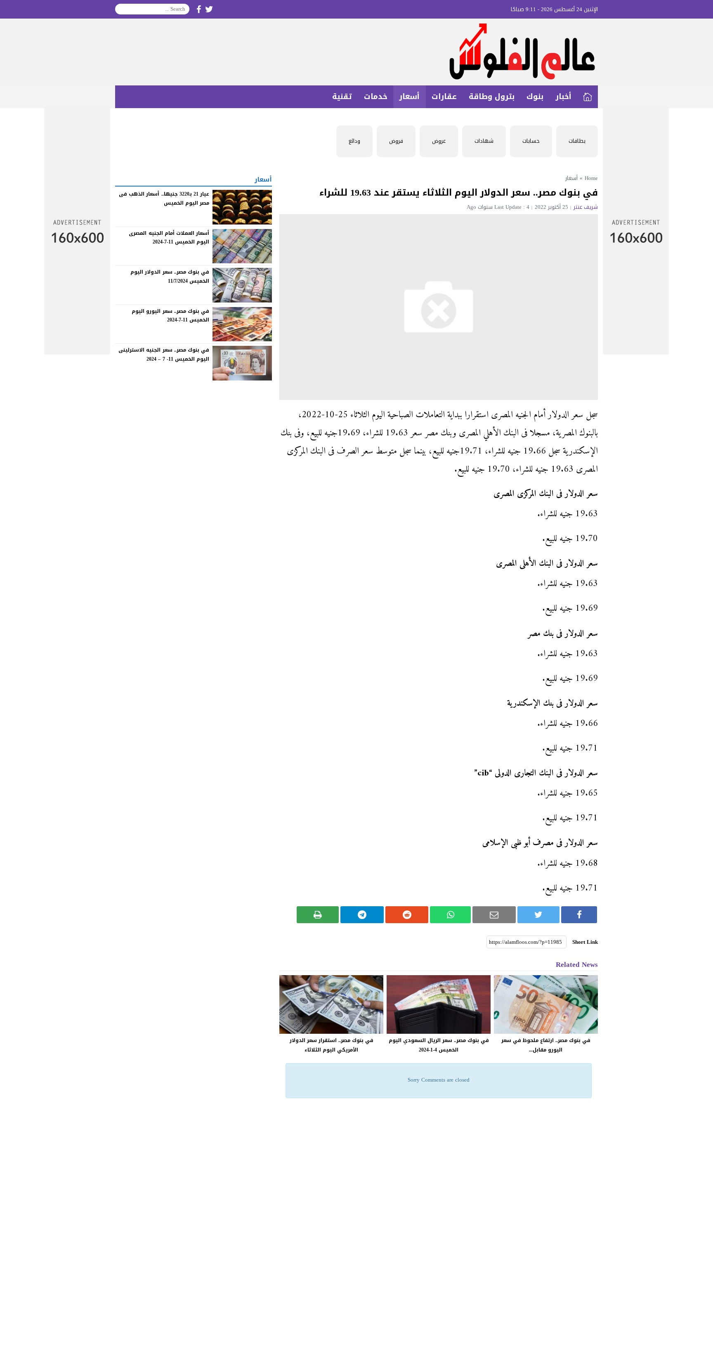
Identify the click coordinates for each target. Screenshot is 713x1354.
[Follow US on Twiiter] (209, 9)
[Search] (121, 9)
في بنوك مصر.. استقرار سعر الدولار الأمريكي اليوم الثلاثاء (331, 1045)
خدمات (375, 97)
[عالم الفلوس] (356, 52)
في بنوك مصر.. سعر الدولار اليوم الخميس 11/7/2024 (169, 276)
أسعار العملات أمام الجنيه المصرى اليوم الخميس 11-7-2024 (169, 237)
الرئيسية (587, 96)
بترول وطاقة (492, 97)
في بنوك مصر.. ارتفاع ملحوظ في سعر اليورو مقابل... (545, 1045)
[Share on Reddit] (407, 915)
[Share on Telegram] (362, 915)
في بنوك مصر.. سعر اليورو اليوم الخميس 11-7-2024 (170, 316)
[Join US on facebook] (198, 9)
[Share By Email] (494, 915)
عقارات (444, 97)
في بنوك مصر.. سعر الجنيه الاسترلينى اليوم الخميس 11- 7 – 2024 (163, 354)
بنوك (534, 97)
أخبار (563, 97)
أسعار (409, 97)
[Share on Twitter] (538, 915)
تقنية (342, 97)
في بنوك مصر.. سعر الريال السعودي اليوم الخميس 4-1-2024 (439, 1045)
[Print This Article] (318, 915)
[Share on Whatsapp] (450, 915)
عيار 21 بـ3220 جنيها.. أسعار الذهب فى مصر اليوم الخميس (164, 198)
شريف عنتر (586, 207)
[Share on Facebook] (579, 915)
